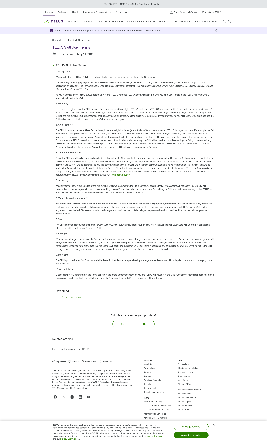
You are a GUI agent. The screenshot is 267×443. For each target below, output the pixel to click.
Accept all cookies (191, 435)
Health (75, 12)
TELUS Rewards (181, 21)
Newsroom (148, 376)
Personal (49, 12)
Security (147, 384)
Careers (147, 371)
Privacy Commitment (69, 439)
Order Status (184, 376)
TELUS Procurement (187, 397)
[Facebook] (56, 397)
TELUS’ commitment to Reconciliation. (69, 388)
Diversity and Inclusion (154, 392)
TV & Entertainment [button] (109, 21)
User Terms (183, 380)
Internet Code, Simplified (155, 413)
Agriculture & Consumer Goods (97, 12)
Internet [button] (87, 21)
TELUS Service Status (188, 367)
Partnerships (149, 367)
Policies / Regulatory (153, 380)
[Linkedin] (81, 397)
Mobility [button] (72, 21)
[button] (224, 21)
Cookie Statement (155, 436)
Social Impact (122, 12)
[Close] (214, 425)
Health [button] (162, 21)
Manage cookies (191, 426)
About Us (148, 363)
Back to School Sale (206, 21)
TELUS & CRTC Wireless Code (157, 405)
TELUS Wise (183, 409)
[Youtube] (90, 397)
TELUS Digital (184, 401)
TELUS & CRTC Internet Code (157, 409)
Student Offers (184, 384)
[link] (148, 30)
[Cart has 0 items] (229, 21)
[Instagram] (73, 397)
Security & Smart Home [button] (139, 21)
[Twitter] (65, 397)
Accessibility (184, 363)
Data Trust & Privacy (153, 401)
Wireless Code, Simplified (155, 417)
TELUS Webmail (185, 405)
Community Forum (186, 371)
